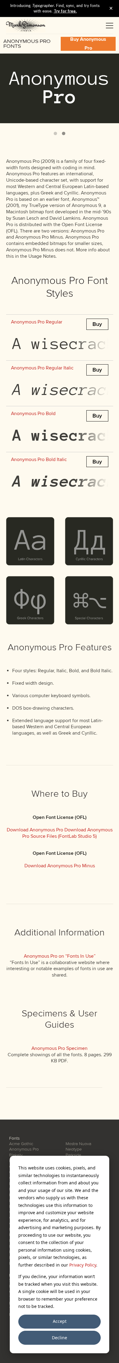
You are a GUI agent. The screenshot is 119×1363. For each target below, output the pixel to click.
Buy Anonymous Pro (88, 44)
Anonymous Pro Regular (36, 322)
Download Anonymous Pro (35, 830)
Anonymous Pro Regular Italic (42, 368)
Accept (60, 1321)
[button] (55, 133)
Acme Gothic (21, 1143)
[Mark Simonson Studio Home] (25, 26)
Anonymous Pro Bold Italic (39, 459)
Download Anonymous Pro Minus (59, 866)
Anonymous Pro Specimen (59, 1048)
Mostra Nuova (78, 1143)
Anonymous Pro (24, 1149)
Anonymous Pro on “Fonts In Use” (60, 956)
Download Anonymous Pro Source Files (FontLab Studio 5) (67, 833)
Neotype (74, 1149)
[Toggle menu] (109, 25)
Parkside (73, 1155)
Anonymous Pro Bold (33, 414)
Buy (97, 324)
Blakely (16, 1155)
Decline (59, 1337)
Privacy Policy (82, 1265)
